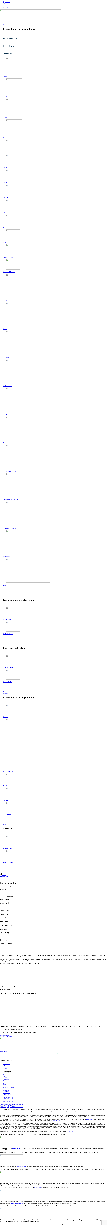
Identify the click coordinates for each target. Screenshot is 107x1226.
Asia (4, 443)
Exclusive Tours (8, 634)
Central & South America (10, 471)
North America (7, 386)
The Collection (8, 771)
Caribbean (6, 357)
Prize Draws (7, 815)
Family (5, 117)
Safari (5, 242)
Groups (5, 138)
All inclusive (6, 197)
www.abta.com (89, 1119)
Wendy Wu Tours (21, 1166)
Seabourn (56, 1224)
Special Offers (7, 619)
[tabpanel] (55, 98)
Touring (5, 227)
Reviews (5, 717)
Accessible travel (8, 257)
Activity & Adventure (9, 272)
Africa (5, 300)
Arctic (5, 329)
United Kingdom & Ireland (10, 499)
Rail (4, 212)
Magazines (6, 800)
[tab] (52, 38)
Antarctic (5, 414)
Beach (5, 152)
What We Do (7, 848)
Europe (5, 585)
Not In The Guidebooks (17, 1203)
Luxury (5, 182)
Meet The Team (8, 863)
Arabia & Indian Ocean (9, 528)
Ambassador (37, 1187)
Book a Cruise (7, 682)
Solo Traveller (7, 76)
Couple (5, 97)
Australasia (6, 556)
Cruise (5, 167)
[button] (55, 25)
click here (71, 1131)
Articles (5, 786)
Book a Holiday (8, 667)
